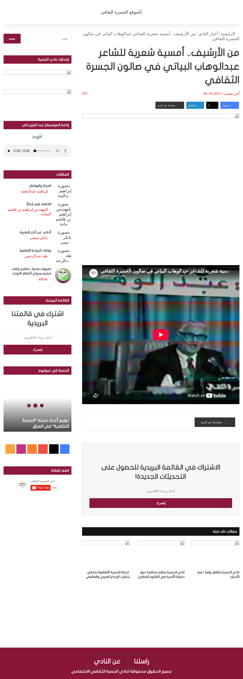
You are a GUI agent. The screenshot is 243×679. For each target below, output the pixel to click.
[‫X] (54, 449)
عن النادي (107, 661)
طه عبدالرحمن (36, 256)
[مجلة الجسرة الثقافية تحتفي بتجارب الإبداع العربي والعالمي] (106, 553)
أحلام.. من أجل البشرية (35, 232)
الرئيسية (228, 33)
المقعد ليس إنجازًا (39, 204)
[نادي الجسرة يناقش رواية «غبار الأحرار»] (215, 553)
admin (43, 279)
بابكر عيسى (38, 238)
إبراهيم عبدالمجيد (34, 191)
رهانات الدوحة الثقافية (35, 250)
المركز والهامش (40, 185)
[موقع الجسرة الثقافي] (121, 12)
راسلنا (141, 661)
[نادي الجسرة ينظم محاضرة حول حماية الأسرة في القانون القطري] (161, 553)
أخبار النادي (208, 33)
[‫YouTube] (43, 449)
